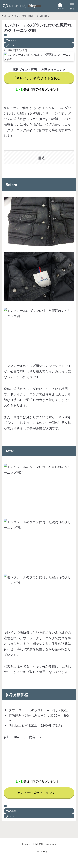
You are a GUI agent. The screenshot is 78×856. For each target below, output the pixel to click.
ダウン (10, 45)
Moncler (11, 40)
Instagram (51, 844)
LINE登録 (38, 844)
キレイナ (26, 844)
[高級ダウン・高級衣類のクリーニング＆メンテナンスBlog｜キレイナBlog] (22, 6)
